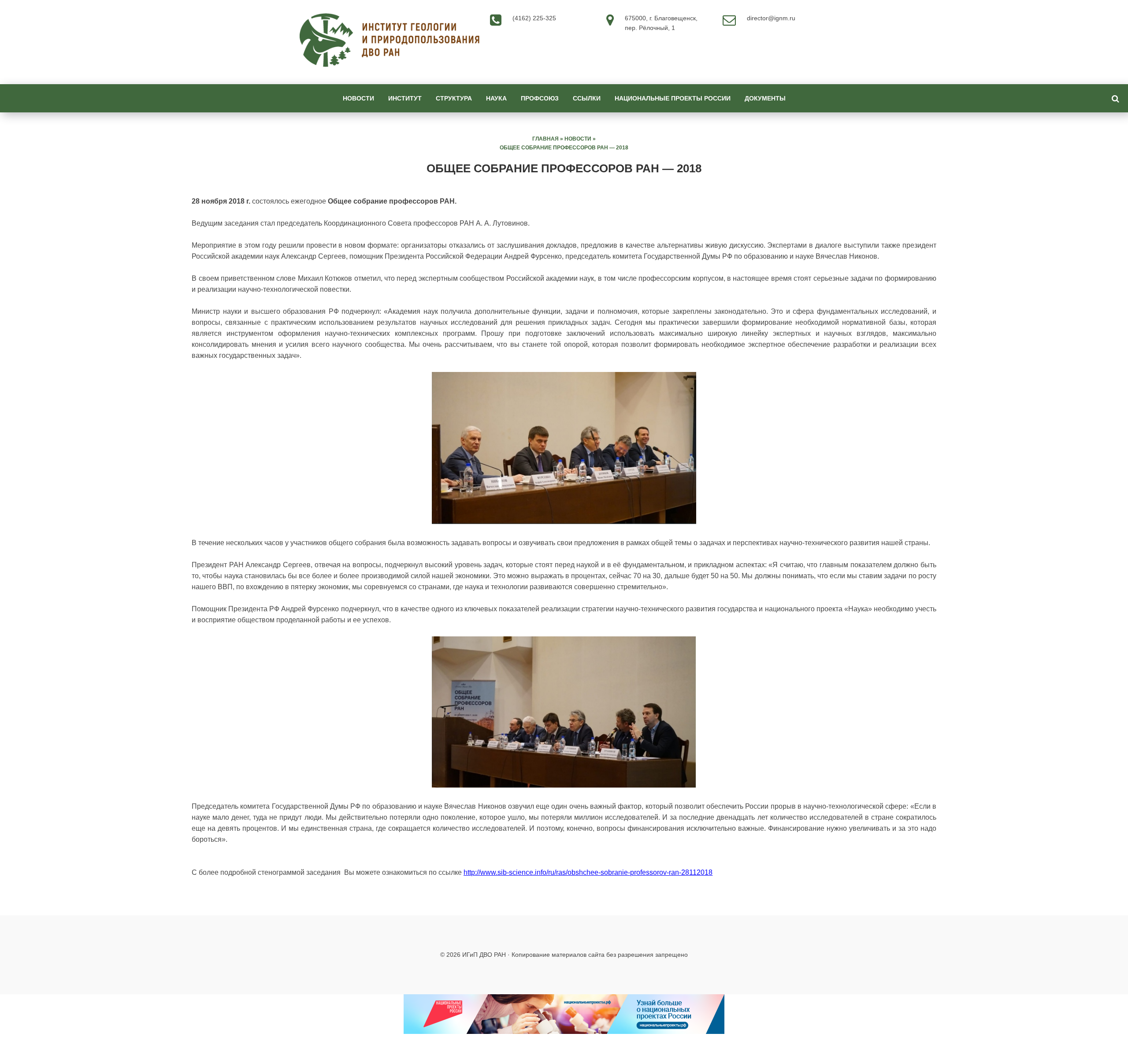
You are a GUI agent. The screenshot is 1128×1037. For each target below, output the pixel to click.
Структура (454, 98)
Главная (545, 139)
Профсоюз (540, 98)
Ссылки (587, 98)
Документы (765, 98)
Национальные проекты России (673, 98)
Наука (496, 98)
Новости (358, 98)
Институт (405, 98)
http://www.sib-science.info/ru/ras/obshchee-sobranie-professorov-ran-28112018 (588, 872)
